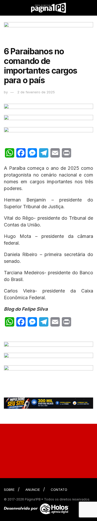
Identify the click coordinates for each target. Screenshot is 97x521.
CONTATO (59, 489)
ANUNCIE (32, 489)
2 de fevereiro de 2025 (36, 92)
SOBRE (9, 489)
